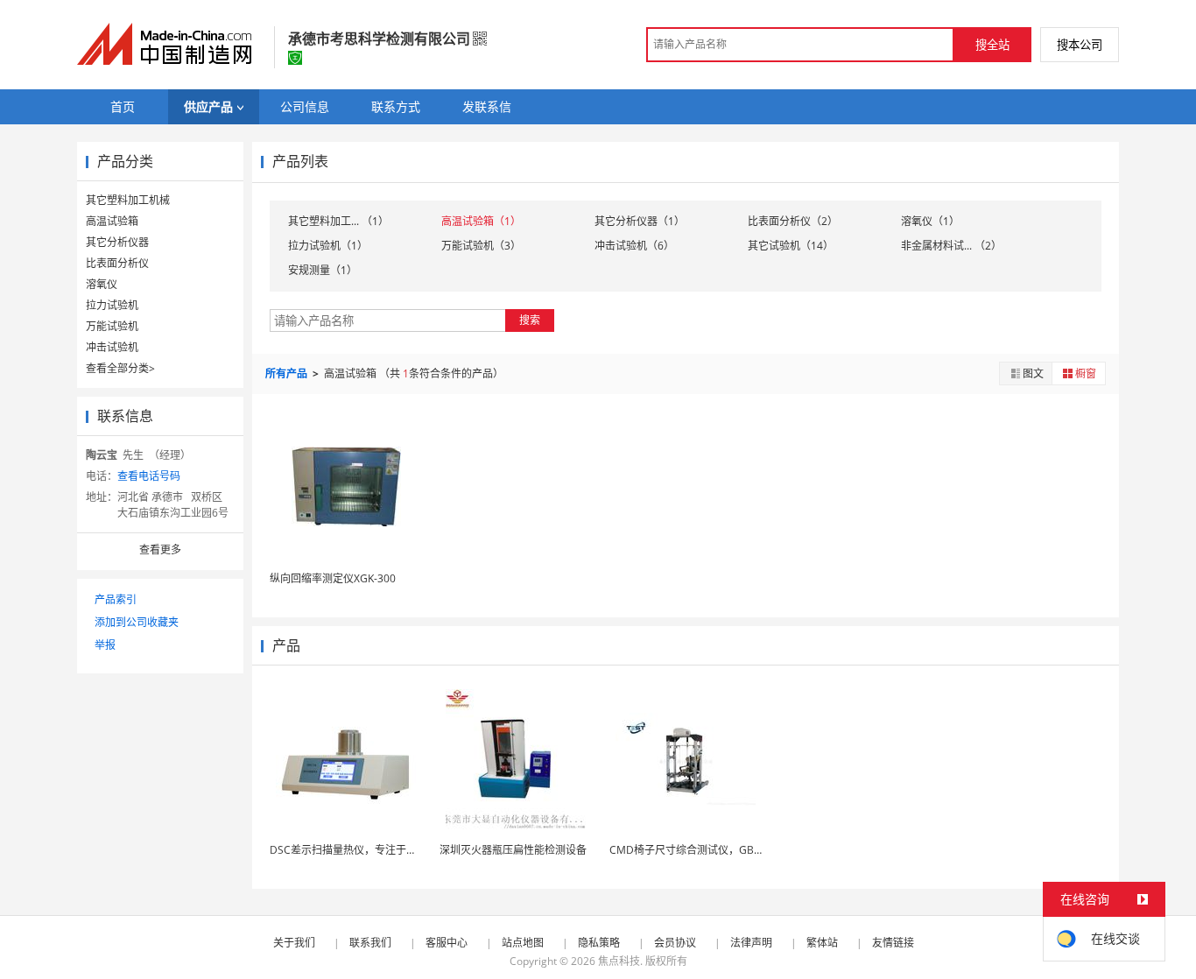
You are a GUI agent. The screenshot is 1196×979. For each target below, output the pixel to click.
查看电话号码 (148, 475)
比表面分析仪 (117, 263)
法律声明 (751, 942)
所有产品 (287, 373)
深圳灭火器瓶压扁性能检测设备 (513, 849)
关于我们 (294, 942)
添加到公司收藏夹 (137, 622)
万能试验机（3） (481, 245)
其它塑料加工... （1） (338, 221)
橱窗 (1085, 373)
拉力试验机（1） (328, 245)
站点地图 (523, 942)
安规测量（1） (322, 270)
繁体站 (822, 942)
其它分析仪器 (117, 242)
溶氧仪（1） (930, 221)
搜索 (529, 320)
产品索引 (116, 599)
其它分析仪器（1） (639, 221)
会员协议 (675, 942)
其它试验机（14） (791, 245)
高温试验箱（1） (481, 221)
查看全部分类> (120, 368)
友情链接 (893, 942)
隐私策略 (599, 942)
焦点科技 (619, 961)
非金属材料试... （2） (951, 245)
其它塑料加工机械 (128, 200)
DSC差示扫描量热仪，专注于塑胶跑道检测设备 (380, 849)
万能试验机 (112, 326)
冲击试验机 (112, 347)
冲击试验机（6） (634, 245)
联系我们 (370, 942)
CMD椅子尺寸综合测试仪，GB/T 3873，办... (714, 849)
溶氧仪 (101, 284)
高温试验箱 (112, 221)
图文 (1033, 373)
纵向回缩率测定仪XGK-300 (333, 578)
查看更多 (160, 549)
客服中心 (447, 942)
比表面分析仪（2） (793, 221)
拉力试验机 (112, 305)
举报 (105, 644)
